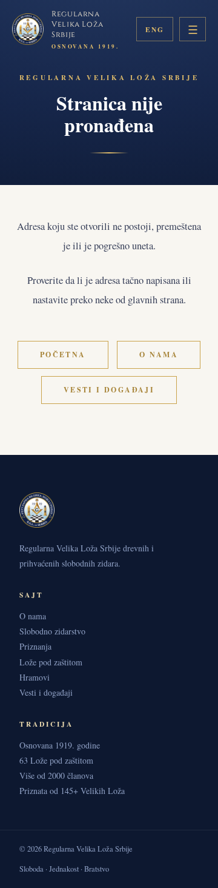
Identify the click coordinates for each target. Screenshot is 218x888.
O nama (158, 354)
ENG (154, 29)
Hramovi (34, 677)
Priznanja (35, 646)
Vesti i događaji (109, 390)
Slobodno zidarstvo (52, 631)
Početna (63, 354)
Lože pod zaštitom (50, 662)
